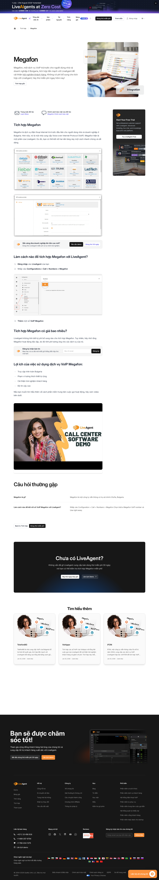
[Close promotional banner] (156, 3)
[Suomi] (84, 858)
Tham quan (18, 808)
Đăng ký (96, 351)
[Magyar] (95, 858)
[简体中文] (101, 862)
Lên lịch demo (48, 757)
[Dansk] (60, 858)
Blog (94, 789)
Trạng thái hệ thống (44, 797)
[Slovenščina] (142, 858)
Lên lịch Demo (88, 577)
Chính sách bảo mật (79, 872)
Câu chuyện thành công (73, 797)
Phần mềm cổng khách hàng (130, 815)
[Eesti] (80, 858)
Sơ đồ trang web (120, 872)
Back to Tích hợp (21, 526)
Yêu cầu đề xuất (43, 806)
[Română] (130, 858)
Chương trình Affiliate (72, 802)
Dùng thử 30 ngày (92, 244)
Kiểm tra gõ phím (98, 806)
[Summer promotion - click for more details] (79, 6)
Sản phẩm (48, 18)
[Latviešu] (111, 858)
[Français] (87, 858)
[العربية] (48, 858)
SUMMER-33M (23, 11)
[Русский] (134, 858)
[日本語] (103, 858)
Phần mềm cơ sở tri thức (128, 789)
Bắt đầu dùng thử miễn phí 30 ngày (25, 757)
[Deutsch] (64, 858)
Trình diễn (119, 18)
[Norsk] (119, 858)
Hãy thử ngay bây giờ (70, 577)
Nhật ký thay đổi (43, 802)
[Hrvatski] (91, 858)
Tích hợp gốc (20, 83)
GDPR (109, 872)
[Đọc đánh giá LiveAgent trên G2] (88, 835)
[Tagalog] (93, 862)
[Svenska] (89, 862)
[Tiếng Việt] (97, 862)
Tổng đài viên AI (36, 18)
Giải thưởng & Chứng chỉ (73, 793)
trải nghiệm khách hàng (34, 74)
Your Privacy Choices (98, 875)
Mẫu (94, 802)
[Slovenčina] (138, 858)
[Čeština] (56, 858)
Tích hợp (23, 28)
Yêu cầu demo (76, 244)
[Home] (15, 28)
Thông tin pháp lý (71, 806)
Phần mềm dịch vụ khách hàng (131, 793)
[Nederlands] (115, 858)
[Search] (92, 18)
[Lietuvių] (107, 858)
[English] (72, 858)
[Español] (76, 858)
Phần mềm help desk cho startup (132, 820)
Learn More (24, 114)
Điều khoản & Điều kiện (60, 872)
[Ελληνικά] (68, 858)
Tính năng (17, 799)
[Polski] (122, 858)
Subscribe (139, 835)
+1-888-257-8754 (24, 839)
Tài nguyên (59, 18)
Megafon (33, 28)
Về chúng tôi (69, 789)
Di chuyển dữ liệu (43, 793)
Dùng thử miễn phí (104, 18)
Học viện (95, 797)
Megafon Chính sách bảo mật (58, 114)
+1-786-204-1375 (24, 843)
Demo (16, 790)
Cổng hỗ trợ (41, 789)
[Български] (52, 858)
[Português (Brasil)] (126, 858)
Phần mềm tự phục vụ (128, 802)
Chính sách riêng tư (96, 872)
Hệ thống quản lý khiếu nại (129, 811)
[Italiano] (99, 858)
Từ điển (95, 793)
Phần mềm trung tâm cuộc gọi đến (132, 806)
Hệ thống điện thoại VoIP (129, 797)
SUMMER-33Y (44, 11)
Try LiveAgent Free (129, 137)
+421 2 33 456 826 (24, 834)
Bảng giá (17, 794)
